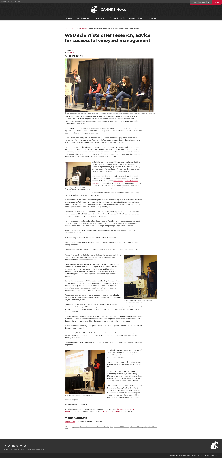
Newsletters (99, 18)
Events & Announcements (88, 427)
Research (126, 427)
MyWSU (207, 455)
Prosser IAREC (118, 427)
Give (217, 2)
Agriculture (75, 427)
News (70, 18)
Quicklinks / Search (201, 2)
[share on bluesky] (77, 56)
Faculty (106, 427)
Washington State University (11, 1)
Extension (100, 427)
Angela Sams (71, 52)
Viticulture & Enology (137, 427)
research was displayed (112, 412)
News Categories (82, 18)
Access (194, 455)
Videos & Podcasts (135, 18)
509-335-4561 (28, 449)
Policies (200, 455)
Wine (146, 427)
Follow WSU (215, 455)
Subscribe (152, 18)
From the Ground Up (117, 18)
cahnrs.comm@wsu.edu (38, 449)
